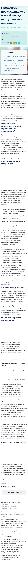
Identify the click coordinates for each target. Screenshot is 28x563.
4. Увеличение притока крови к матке (13, 65)
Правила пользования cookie (9, 508)
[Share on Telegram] (19, 42)
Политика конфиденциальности (10, 506)
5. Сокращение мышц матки (11, 68)
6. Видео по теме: (7, 70)
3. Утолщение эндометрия (10, 63)
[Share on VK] (11, 42)
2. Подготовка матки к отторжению (13, 60)
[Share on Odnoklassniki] (14, 42)
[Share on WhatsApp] (16, 42)
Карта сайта (4, 504)
